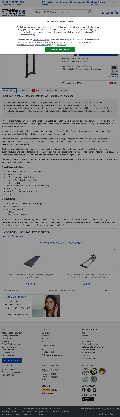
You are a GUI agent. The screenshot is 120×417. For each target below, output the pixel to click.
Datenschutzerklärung (25, 45)
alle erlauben (79, 32)
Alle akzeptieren (60, 49)
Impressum (61, 45)
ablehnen (24, 42)
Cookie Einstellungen (41, 40)
